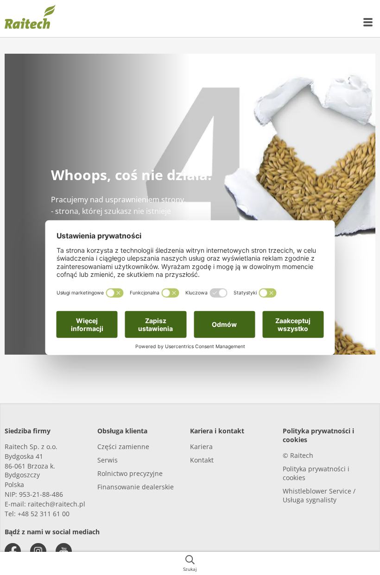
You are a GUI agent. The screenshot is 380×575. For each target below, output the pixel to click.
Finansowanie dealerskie (135, 486)
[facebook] (13, 551)
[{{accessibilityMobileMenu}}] (368, 22)
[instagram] (38, 551)
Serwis (107, 460)
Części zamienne (123, 446)
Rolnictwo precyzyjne (130, 473)
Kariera (201, 446)
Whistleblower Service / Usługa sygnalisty (319, 495)
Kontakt (202, 460)
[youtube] (64, 551)
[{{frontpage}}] (30, 18)
